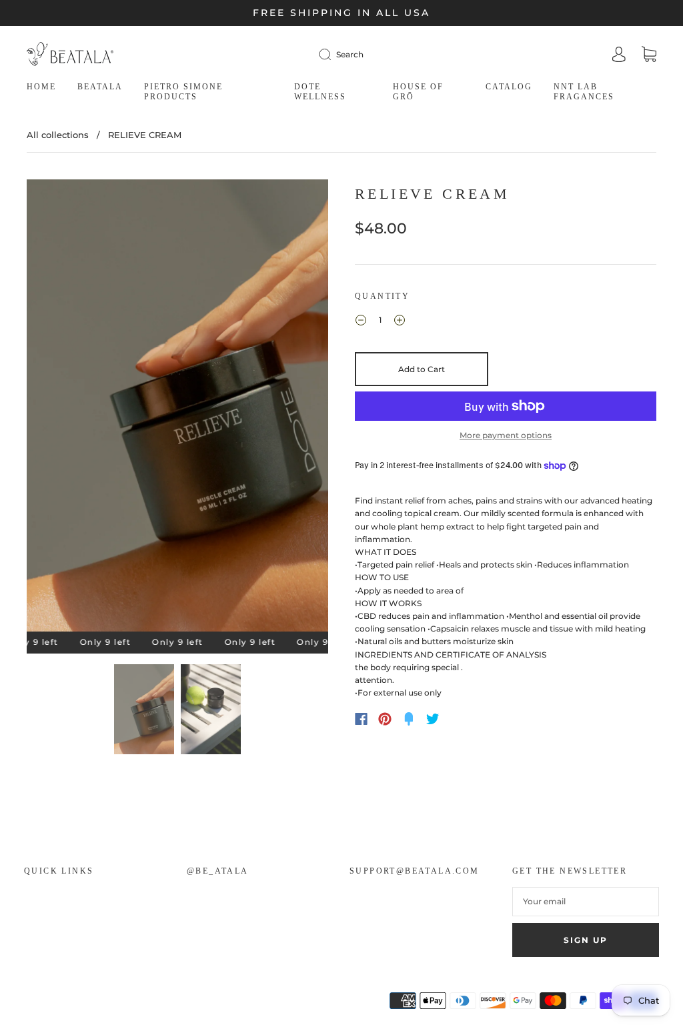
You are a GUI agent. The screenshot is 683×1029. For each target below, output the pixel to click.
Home (41, 86)
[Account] (619, 56)
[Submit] (327, 54)
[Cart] (649, 56)
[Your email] (585, 901)
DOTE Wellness (320, 91)
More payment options (506, 435)
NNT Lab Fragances (584, 91)
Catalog (509, 86)
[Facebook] (361, 719)
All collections (58, 134)
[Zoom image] (177, 408)
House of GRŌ (418, 91)
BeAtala (100, 86)
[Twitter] (433, 719)
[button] (57, 408)
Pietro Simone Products (183, 91)
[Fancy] (409, 719)
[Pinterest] (385, 719)
